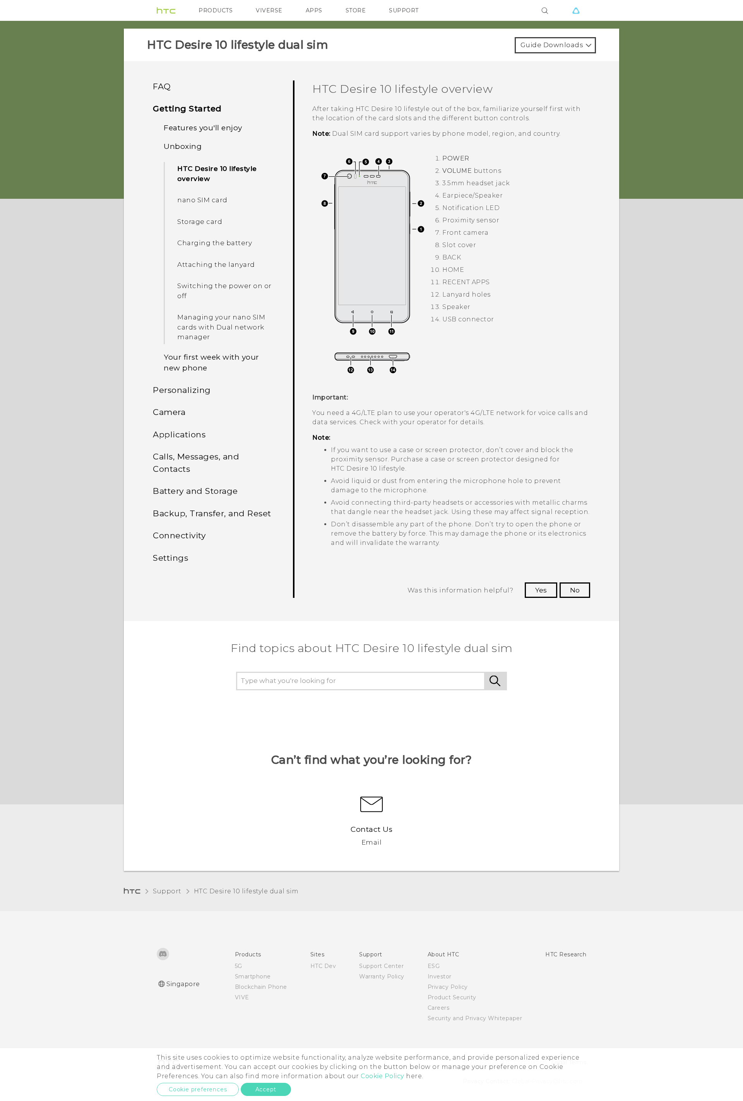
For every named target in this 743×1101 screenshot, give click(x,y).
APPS (314, 10)
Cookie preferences (198, 1089)
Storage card (199, 221)
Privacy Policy (448, 986)
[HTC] (166, 10)
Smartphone (253, 976)
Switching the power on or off (224, 291)
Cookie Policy (382, 1076)
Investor (440, 976)
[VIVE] (575, 10)
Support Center (381, 966)
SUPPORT (404, 10)
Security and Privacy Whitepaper (475, 1018)
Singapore (183, 984)
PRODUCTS (216, 10)
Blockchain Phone (261, 986)
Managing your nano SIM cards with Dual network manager (221, 327)
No (575, 590)
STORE (356, 10)
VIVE (242, 997)
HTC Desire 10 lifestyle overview (217, 174)
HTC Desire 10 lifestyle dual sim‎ (246, 891)
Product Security (452, 997)
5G (238, 966)
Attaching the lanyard (216, 264)
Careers (439, 1007)
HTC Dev (323, 966)
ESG (434, 966)
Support (167, 891)
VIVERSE (269, 10)
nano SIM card (202, 200)
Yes (541, 590)
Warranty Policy (381, 976)
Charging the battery (214, 243)
